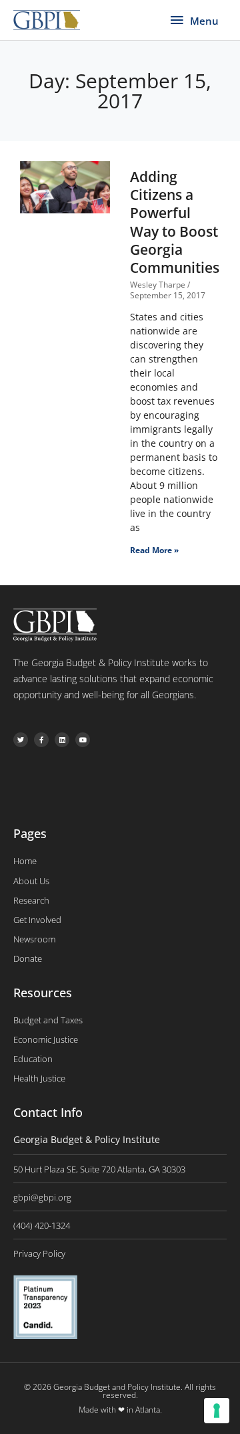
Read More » (154, 550)
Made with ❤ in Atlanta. (120, 1409)
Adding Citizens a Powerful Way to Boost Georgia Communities (174, 222)
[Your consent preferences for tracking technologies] (216, 1410)
